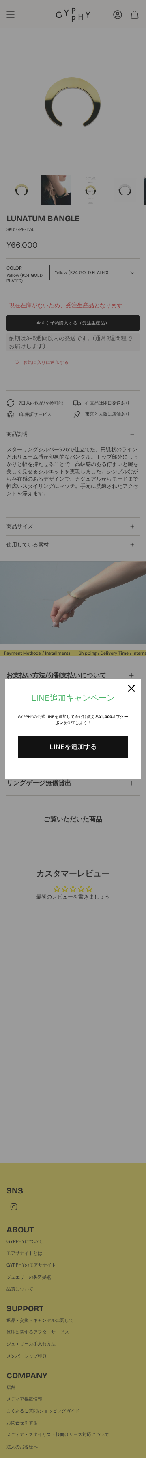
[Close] (131, 688)
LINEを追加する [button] (73, 747)
